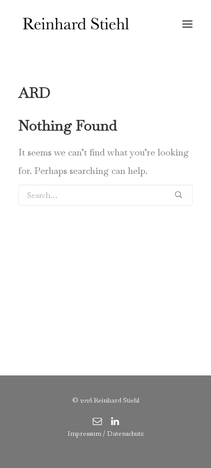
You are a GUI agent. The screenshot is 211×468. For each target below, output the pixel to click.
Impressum (84, 433)
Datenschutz (125, 433)
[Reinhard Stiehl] (75, 24)
